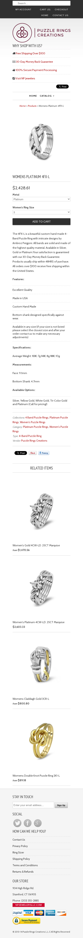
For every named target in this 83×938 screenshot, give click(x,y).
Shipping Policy (21, 858)
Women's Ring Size (23, 207)
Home (44, 15)
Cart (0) (45, 9)
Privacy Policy (20, 846)
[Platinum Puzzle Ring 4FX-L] (41, 169)
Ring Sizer (18, 852)
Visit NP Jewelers (25, 78)
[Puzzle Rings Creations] (41, 33)
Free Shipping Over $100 (30, 53)
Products (32, 105)
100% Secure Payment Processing (36, 70)
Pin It (33, 453)
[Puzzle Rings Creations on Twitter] (18, 827)
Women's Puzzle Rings (32, 422)
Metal (16, 194)
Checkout (61, 9)
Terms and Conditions (25, 865)
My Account (23, 9)
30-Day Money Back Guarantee (34, 61)
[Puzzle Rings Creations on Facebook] (28, 827)
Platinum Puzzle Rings (35, 426)
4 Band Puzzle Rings (36, 417)
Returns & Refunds (23, 871)
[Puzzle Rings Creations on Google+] (38, 827)
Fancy (43, 453)
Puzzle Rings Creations (34, 440)
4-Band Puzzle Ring (30, 435)
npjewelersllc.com (28, 905)
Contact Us (60, 15)
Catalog (47, 95)
